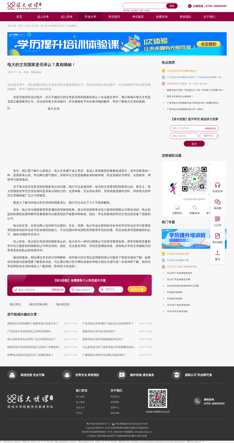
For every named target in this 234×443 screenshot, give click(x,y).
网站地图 (115, 413)
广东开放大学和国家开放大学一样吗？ (185, 109)
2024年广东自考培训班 (178, 305)
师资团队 (185, 16)
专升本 (147, 11)
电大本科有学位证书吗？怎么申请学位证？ (31, 339)
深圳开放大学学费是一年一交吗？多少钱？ (188, 83)
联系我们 (115, 396)
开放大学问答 (31, 25)
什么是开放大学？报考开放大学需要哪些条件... (109, 347)
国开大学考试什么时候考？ (180, 96)
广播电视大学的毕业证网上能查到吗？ (104, 354)
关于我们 (209, 16)
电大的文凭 (62, 304)
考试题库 (138, 16)
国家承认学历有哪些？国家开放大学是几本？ (32, 323)
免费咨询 (162, 16)
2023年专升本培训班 (177, 311)
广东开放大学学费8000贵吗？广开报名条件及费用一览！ (195, 77)
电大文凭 (15, 304)
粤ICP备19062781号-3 (98, 423)
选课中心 (115, 407)
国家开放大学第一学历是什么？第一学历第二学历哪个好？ (195, 90)
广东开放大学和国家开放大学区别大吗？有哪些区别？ (193, 102)
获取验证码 (58, 289)
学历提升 (114, 16)
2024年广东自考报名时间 (179, 273)
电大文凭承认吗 (38, 304)
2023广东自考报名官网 (178, 279)
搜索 (171, 6)
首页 (19, 16)
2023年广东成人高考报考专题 (182, 266)
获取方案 (137, 289)
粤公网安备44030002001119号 (132, 423)
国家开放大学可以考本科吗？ (99, 331)
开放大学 (90, 16)
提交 (194, 143)
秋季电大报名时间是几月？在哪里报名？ (30, 354)
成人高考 (134, 11)
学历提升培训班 (174, 292)
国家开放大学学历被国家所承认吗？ (102, 339)
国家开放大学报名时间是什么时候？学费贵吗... (34, 347)
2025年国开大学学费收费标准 (181, 70)
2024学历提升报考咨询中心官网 (183, 285)
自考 (141, 11)
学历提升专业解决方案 (178, 253)
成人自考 (126, 11)
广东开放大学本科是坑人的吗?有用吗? (29, 331)
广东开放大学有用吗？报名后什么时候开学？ (108, 323)
